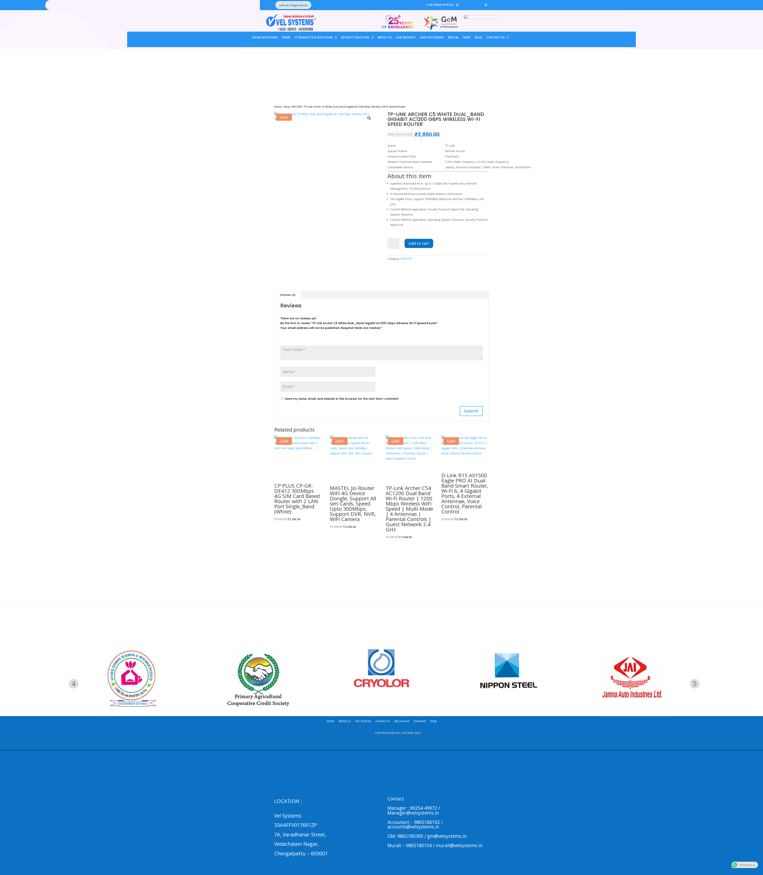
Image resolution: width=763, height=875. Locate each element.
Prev (73, 684)
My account (401, 721)
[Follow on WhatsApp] (457, 5)
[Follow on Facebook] (464, 5)
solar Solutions (265, 37)
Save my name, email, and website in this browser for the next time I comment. (342, 399)
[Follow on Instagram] (471, 5)
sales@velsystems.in (293, 5)
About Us (385, 37)
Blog (478, 37)
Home (286, 37)
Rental (453, 37)
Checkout (420, 721)
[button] (369, 118)
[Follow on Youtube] (479, 5)
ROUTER (297, 106)
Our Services (405, 37)
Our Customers (431, 37)
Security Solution (355, 37)
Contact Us (495, 37)
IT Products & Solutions (314, 37)
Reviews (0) (287, 295)
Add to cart (419, 243)
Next (695, 684)
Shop (466, 37)
